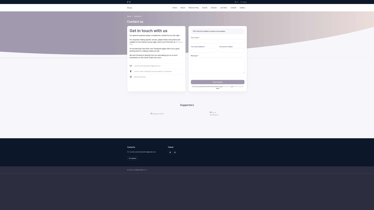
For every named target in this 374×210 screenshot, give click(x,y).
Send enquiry (218, 82)
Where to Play (193, 8)
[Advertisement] (185, 191)
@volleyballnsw (140, 77)
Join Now (223, 8)
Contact (233, 8)
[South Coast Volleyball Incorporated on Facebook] (127, 2)
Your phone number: (226, 46)
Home (175, 8)
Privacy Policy (227, 86)
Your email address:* (198, 46)
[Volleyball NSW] (157, 113)
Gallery (242, 8)
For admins (132, 158)
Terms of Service (238, 86)
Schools (214, 8)
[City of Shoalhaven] (217, 113)
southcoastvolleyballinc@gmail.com (147, 66)
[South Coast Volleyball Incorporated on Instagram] (130, 2)
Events (204, 8)
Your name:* (195, 37)
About (182, 8)
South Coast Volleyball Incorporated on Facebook (153, 71)
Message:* (194, 55)
